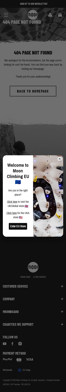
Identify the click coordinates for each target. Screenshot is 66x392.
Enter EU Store (18, 226)
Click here (12, 201)
